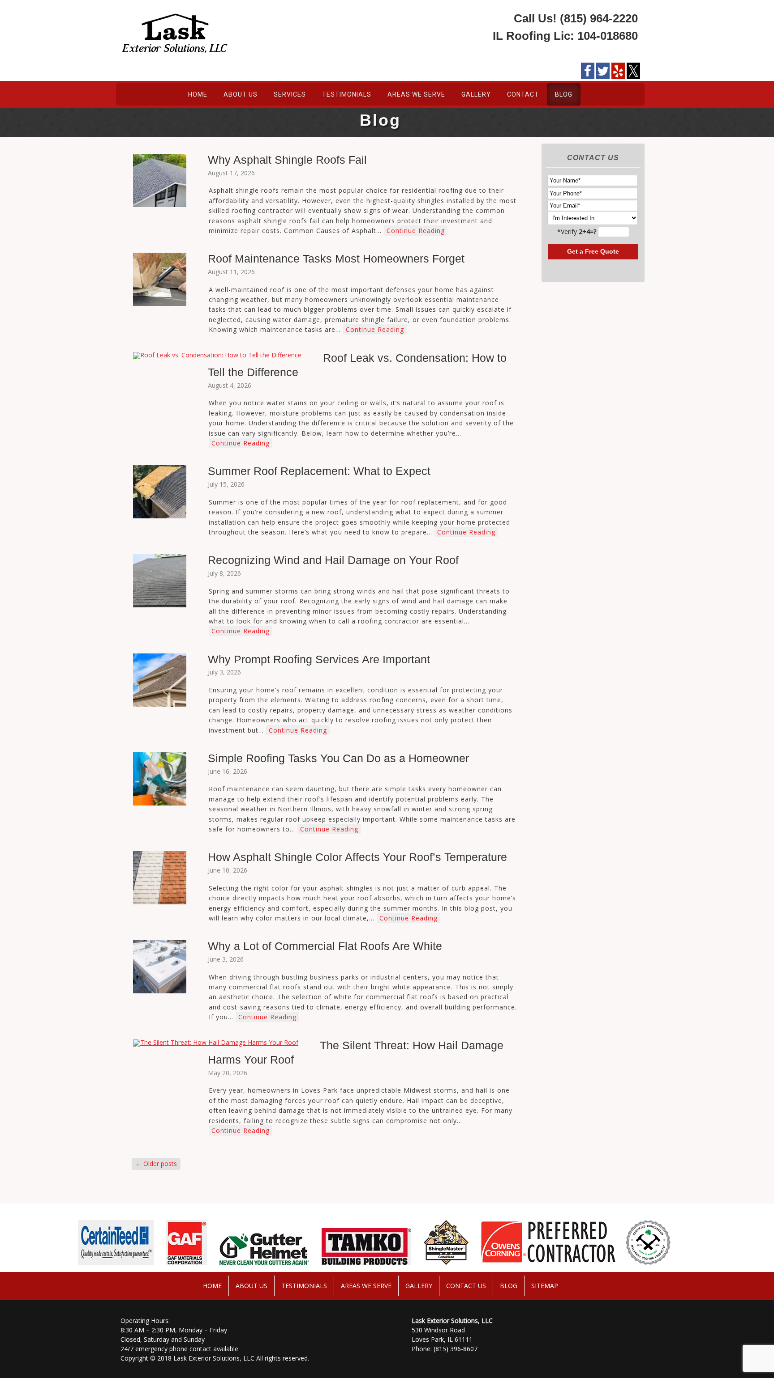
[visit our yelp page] (618, 70)
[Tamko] (351, 1265)
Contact (523, 94)
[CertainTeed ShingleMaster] (431, 1265)
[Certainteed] (100, 1265)
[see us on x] (633, 73)
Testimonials (346, 94)
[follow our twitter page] (603, 70)
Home (197, 94)
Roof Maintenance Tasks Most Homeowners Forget (336, 258)
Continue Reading (416, 230)
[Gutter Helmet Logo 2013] (249, 1265)
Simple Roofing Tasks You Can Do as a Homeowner (338, 758)
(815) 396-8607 (455, 1348)
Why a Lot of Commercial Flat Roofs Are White (325, 946)
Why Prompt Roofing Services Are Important (319, 659)
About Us (241, 94)
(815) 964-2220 (599, 18)
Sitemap (544, 1285)
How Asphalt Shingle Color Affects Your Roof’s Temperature (357, 857)
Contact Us (466, 1285)
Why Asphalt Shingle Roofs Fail (287, 159)
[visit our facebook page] (587, 70)
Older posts (156, 1163)
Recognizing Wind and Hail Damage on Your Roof (333, 560)
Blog (563, 94)
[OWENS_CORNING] (533, 1265)
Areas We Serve (416, 94)
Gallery (476, 94)
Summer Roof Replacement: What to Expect (319, 471)
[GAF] (171, 1265)
